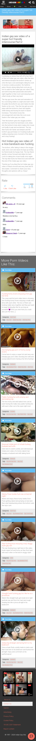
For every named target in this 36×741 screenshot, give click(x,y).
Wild (11, 558)
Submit (6, 708)
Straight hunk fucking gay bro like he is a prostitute (17, 594)
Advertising (7, 712)
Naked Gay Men (17, 320)
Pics (25, 6)
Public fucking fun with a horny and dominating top (15, 398)
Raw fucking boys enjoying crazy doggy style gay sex (17, 544)
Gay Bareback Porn (11, 367)
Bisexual (12, 458)
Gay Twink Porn (28, 513)
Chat (19, 6)
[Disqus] (18, 225)
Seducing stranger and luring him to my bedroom (17, 644)
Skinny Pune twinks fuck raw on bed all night (17, 495)
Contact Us (7, 704)
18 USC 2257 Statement (12, 725)
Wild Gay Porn (26, 320)
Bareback (12, 364)
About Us (7, 700)
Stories (9, 6)
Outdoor (12, 411)
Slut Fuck (30, 367)
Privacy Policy (9, 716)
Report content (9, 729)
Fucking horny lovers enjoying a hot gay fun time (17, 295)
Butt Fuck (13, 317)
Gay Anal (9, 320)
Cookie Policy (8, 720)
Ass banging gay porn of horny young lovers (16, 351)
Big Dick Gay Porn (11, 414)
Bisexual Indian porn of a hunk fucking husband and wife (16, 445)
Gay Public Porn (22, 414)
